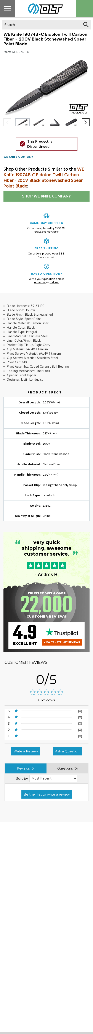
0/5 (46, 679)
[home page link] (43, 8)
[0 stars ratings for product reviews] (46, 693)
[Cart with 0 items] (84, 8)
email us (39, 282)
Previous (7, 122)
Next (86, 122)
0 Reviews (46, 700)
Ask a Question (67, 751)
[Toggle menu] (7, 9)
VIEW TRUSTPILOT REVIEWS (62, 642)
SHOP (46, 196)
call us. (54, 282)
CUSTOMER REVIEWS (26, 662)
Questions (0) (67, 768)
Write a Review (25, 751)
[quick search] (86, 24)
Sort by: (22, 778)
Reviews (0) (26, 768)
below (60, 279)
